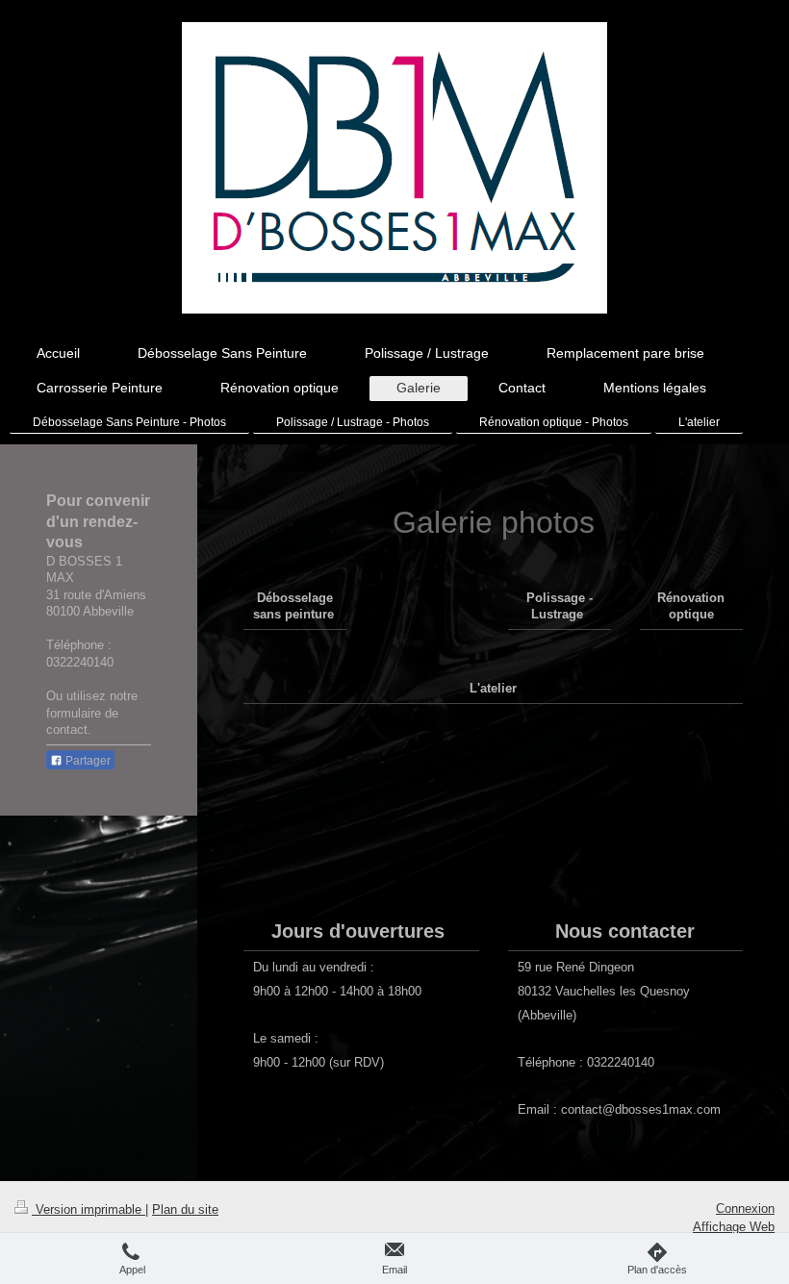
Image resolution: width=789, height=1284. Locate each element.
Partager (87, 761)
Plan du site (185, 1209)
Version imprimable (88, 1209)
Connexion (745, 1208)
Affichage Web (734, 1227)
